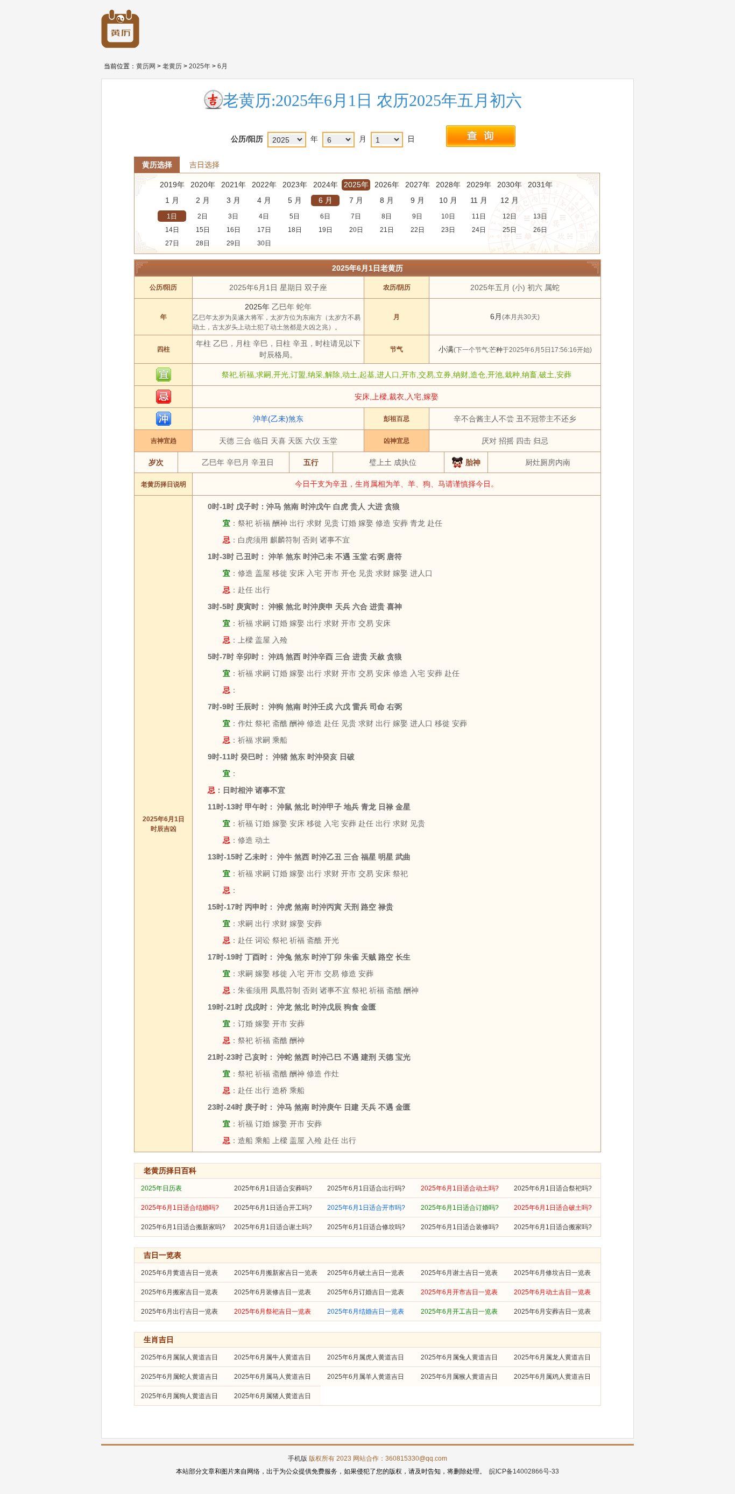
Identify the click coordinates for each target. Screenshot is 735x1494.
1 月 (172, 200)
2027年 (417, 184)
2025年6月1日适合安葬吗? (273, 1188)
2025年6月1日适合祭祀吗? (553, 1188)
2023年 (294, 184)
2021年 (233, 184)
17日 (264, 230)
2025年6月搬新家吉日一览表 (275, 1273)
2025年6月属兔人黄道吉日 (459, 1357)
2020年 (202, 184)
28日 (203, 243)
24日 (479, 230)
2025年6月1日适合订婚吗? (460, 1207)
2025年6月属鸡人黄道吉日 (552, 1376)
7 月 (356, 200)
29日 (234, 243)
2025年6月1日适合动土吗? (460, 1188)
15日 (203, 230)
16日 (234, 230)
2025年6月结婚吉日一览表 (365, 1311)
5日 (294, 216)
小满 (446, 349)
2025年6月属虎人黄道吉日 (365, 1357)
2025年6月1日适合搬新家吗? (183, 1227)
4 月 (264, 200)
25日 (510, 230)
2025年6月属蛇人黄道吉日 (179, 1376)
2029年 (479, 184)
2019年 (172, 184)
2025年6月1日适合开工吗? (273, 1207)
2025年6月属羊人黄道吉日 (365, 1376)
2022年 (264, 184)
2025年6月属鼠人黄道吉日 (179, 1357)
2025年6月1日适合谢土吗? (273, 1227)
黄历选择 (157, 164)
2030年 (509, 184)
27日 (172, 243)
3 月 (234, 200)
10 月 (448, 200)
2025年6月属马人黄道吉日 (272, 1376)
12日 (510, 216)
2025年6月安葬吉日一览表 (552, 1311)
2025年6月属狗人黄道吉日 (179, 1396)
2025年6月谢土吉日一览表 (459, 1273)
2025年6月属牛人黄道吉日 (272, 1357)
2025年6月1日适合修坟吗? (366, 1227)
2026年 (386, 184)
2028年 (448, 184)
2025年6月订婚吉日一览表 (365, 1292)
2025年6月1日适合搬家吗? (553, 1227)
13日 (540, 216)
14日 (172, 230)
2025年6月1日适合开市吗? (366, 1207)
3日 (233, 216)
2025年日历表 (161, 1188)
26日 (540, 230)
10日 (448, 216)
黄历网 (146, 66)
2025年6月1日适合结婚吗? (180, 1207)
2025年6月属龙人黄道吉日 (552, 1357)
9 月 (418, 200)
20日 (356, 230)
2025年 (199, 66)
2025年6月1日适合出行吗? (366, 1188)
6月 (222, 66)
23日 (448, 230)
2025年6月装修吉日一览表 (272, 1292)
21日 (387, 230)
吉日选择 (204, 164)
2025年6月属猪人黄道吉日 (272, 1396)
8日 (386, 216)
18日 (295, 230)
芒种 (496, 350)
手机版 (297, 1458)
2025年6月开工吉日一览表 (459, 1311)
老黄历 (172, 66)
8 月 (387, 200)
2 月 (203, 200)
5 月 (295, 200)
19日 (326, 230)
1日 (172, 216)
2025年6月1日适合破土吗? (553, 1207)
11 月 (478, 200)
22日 (418, 230)
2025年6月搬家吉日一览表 (179, 1292)
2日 (202, 216)
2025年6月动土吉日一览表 (552, 1292)
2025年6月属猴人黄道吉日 (459, 1376)
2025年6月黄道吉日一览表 (179, 1273)
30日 (264, 243)
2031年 (540, 184)
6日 (325, 216)
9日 (417, 216)
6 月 (326, 200)
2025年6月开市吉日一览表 (459, 1292)
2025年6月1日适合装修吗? (460, 1227)
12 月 (509, 200)
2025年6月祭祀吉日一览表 (272, 1311)
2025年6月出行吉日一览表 (179, 1311)
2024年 (325, 184)
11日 (479, 216)
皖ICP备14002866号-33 (524, 1471)
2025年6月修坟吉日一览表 (552, 1273)
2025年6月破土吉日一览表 (365, 1273)
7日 (356, 216)
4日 (264, 216)
